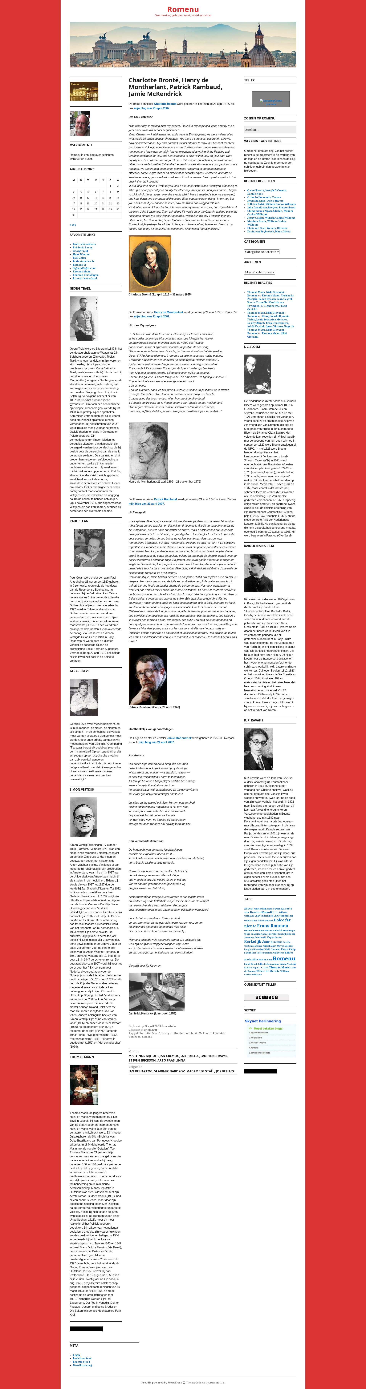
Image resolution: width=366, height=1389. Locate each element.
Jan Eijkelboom (286, 933)
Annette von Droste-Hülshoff (268, 910)
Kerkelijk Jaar (257, 941)
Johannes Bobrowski (255, 937)
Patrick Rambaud (166, 499)
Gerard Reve (251, 930)
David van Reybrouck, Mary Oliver (269, 231)
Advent (248, 908)
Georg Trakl (80, 251)
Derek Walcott (265, 920)
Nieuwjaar (258, 949)
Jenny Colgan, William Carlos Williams (271, 217)
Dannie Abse (250, 920)
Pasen (285, 949)
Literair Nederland (85, 278)
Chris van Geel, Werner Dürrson (267, 228)
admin (172, 1026)
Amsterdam (260, 908)
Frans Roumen (272, 925)
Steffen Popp (251, 967)
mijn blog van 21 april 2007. (152, 108)
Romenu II (79, 264)
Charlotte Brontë (165, 103)
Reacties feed (81, 1361)
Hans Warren (81, 254)
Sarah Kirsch (251, 964)
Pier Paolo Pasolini (262, 952)
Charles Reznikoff (264, 915)
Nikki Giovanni (272, 949)
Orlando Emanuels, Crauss (264, 197)
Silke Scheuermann (268, 964)
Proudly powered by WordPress (161, 1382)
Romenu (183, 9)
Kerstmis (276, 941)
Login (76, 1355)
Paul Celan (79, 257)
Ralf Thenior (265, 959)
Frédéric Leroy (82, 247)
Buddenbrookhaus (84, 244)
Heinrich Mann (281, 930)
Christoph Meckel (283, 915)
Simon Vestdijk (288, 963)
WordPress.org (82, 1365)
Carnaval (249, 915)
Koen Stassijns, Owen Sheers (265, 200)
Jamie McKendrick (179, 738)
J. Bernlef (271, 933)
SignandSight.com (84, 268)
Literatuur (150, 1029)
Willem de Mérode (268, 971)
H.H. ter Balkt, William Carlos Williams (271, 204)
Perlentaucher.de (84, 261)
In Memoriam (258, 933)
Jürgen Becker (274, 937)
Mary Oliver (277, 945)
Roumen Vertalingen (86, 275)
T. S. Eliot (263, 967)
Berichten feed (82, 1358)
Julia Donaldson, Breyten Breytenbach (271, 207)
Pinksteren (278, 952)
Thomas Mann (82, 271)
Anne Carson (273, 908)
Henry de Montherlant (168, 312)
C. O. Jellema (280, 912)
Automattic (216, 1382)
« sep (73, 224)
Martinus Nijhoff (261, 945)
